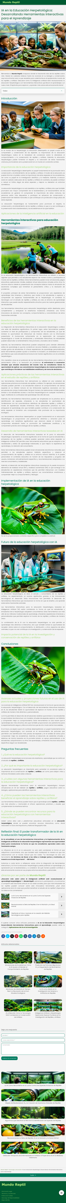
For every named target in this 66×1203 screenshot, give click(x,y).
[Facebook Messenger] (8, 936)
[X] (12, 936)
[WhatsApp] (21, 936)
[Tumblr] (25, 936)
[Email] (39, 936)
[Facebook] (3, 936)
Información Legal (7, 1191)
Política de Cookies (7, 1196)
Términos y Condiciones (9, 1193)
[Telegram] (34, 936)
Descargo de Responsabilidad (10, 1198)
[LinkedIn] (30, 936)
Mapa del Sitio (6, 1200)
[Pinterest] (16, 936)
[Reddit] (43, 936)
